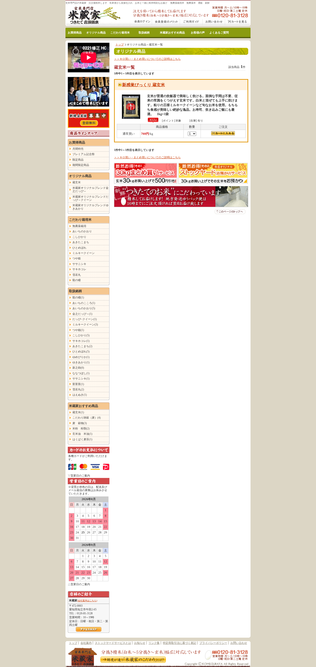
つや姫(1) (78, 330)
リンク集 (154, 643)
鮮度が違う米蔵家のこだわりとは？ (132, 660)
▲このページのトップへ (230, 211)
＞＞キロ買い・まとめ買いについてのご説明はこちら (147, 59)
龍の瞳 (76, 280)
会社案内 (86, 643)
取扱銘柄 (144, 32)
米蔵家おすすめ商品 (172, 32)
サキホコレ (79, 269)
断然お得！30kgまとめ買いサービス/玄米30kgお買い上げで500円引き (145, 173)
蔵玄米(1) (78, 412)
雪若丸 (76, 274)
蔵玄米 (76, 182)
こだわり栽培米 (120, 32)
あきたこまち (80, 242)
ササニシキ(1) (81, 378)
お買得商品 (75, 32)
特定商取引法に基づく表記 (179, 643)
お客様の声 (198, 32)
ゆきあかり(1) (81, 362)
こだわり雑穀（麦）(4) (86, 417)
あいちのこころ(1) (83, 303)
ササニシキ (79, 264)
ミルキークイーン (83, 253)
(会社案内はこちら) (87, 600)
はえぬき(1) (79, 394)
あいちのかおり (82, 231)
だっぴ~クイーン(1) (84, 319)
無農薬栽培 (79, 226)
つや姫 (76, 258)
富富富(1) (78, 384)
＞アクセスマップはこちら (88, 629)
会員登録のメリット (166, 22)
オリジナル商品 (96, 32)
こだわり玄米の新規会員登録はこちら (88, 118)
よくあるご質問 (219, 32)
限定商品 (78, 159)
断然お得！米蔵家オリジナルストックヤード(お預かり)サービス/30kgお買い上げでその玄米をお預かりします (213, 173)
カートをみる (238, 22)
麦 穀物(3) (79, 423)
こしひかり (79, 237)
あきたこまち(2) (82, 346)
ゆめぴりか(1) (81, 357)
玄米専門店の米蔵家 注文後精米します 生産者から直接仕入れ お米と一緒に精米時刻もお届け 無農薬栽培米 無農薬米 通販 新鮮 (137, 3)
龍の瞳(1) (78, 297)
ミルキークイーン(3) (85, 324)
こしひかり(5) (81, 335)
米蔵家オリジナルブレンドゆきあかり (90, 207)
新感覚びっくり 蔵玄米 (143, 85)
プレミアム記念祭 (83, 154)
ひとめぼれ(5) (81, 351)
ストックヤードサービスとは (113, 643)
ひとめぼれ (79, 247)
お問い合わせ (214, 22)
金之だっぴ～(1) (82, 313)
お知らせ (139, 643)
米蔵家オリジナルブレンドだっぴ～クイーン (90, 198)
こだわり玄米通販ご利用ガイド (191, 22)
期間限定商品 (80, 165)
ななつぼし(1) (81, 373)
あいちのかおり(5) (83, 308)
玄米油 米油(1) (82, 433)
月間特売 (78, 148)
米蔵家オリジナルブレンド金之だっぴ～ (90, 189)
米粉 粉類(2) (81, 428)
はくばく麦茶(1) (82, 439)
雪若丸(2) (78, 389)
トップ (119, 44)
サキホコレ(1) (81, 341)
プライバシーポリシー (213, 643)
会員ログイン (142, 22)
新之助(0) (78, 367)
